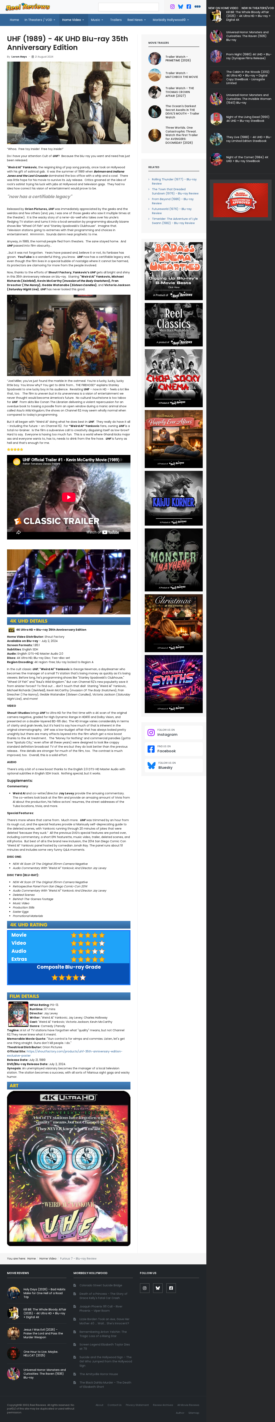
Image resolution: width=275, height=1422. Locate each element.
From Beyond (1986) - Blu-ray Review (173, 201)
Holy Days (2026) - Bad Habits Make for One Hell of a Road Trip (44, 1293)
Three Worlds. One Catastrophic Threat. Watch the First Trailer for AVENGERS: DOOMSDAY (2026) (181, 135)
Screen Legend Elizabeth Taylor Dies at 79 (105, 1346)
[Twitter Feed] (172, 7)
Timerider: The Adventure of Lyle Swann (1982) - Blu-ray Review (175, 221)
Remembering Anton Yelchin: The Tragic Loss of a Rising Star (103, 1334)
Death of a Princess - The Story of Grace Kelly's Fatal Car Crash (103, 1296)
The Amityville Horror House (99, 1374)
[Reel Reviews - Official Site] (28, 7)
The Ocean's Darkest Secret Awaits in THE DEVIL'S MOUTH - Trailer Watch (182, 112)
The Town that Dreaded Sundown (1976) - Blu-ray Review (175, 191)
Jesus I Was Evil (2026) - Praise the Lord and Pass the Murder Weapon (43, 1333)
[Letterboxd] (197, 7)
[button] (40, 20)
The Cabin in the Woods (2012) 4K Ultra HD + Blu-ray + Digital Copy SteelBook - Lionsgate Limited (248, 77)
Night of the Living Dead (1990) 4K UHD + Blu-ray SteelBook (248, 119)
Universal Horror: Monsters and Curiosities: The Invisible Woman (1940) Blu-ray (248, 99)
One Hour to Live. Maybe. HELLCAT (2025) (41, 1354)
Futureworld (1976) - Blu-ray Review (172, 211)
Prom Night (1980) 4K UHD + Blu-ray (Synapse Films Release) (249, 56)
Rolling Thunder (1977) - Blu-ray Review (174, 181)
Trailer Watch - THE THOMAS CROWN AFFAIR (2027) (179, 92)
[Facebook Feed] (189, 7)
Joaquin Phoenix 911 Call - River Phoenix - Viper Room (101, 1308)
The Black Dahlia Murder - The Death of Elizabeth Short (105, 1385)
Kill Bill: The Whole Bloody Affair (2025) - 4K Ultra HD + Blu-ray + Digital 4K (45, 1313)
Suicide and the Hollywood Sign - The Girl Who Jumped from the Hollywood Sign (106, 1361)
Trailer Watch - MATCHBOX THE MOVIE (181, 75)
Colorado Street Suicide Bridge (101, 1285)
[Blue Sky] (180, 7)
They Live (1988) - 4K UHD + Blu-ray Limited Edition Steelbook (249, 139)
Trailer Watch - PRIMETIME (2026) (178, 59)
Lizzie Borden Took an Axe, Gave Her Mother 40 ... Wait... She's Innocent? (104, 1321)
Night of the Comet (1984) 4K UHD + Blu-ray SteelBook (247, 159)
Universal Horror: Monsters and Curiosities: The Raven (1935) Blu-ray (247, 36)
